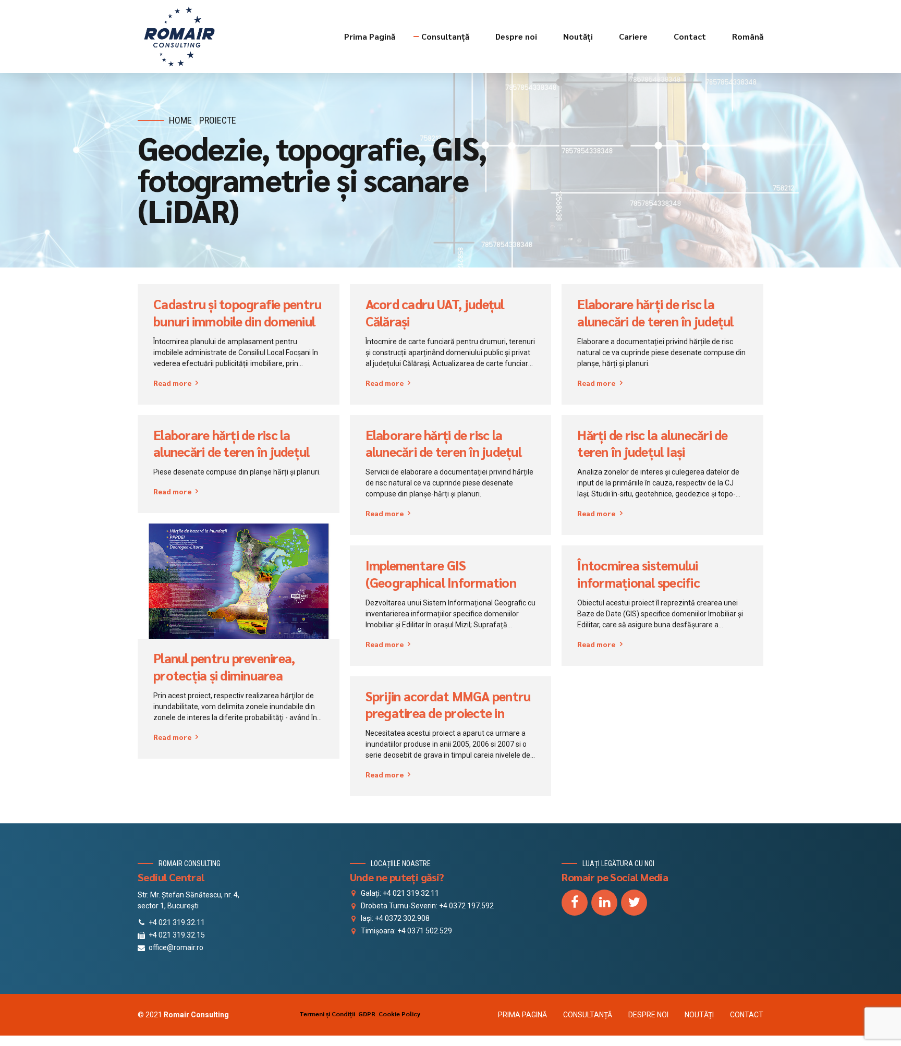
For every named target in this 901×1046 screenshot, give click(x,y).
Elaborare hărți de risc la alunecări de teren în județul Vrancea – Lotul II (231, 452)
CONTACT (746, 1015)
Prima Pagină (369, 36)
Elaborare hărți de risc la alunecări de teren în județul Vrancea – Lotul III (655, 321)
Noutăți (578, 36)
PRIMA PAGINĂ (522, 1015)
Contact (690, 36)
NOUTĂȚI (699, 1015)
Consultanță (445, 36)
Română (747, 36)
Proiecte (217, 120)
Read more (172, 382)
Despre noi (516, 36)
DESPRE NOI (648, 1015)
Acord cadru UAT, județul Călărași (435, 313)
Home (180, 120)
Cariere (633, 36)
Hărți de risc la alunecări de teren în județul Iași (652, 443)
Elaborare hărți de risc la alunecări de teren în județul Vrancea (443, 452)
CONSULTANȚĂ (587, 1015)
